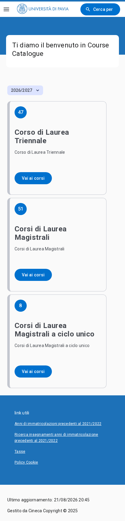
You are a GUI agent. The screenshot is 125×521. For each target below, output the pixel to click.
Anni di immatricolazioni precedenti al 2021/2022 (58, 424)
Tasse (20, 451)
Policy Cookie (26, 462)
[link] (43, 9)
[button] (25, 90)
